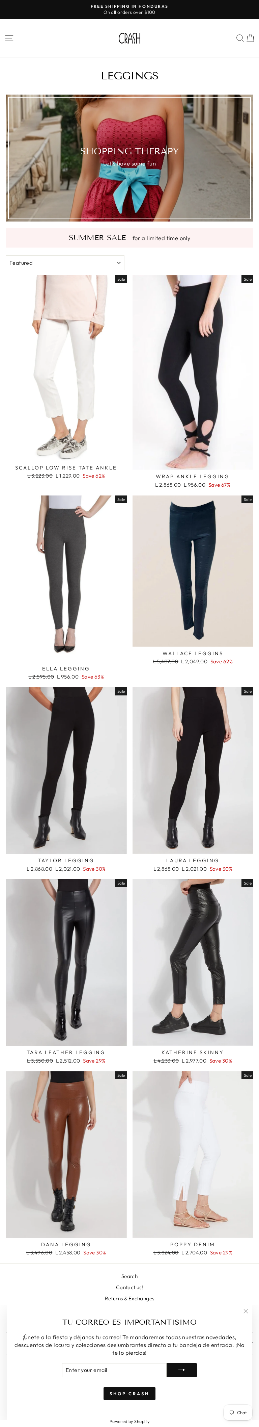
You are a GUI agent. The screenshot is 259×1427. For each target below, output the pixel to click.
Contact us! (129, 1287)
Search (129, 1276)
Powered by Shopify (129, 1421)
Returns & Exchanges (129, 1298)
